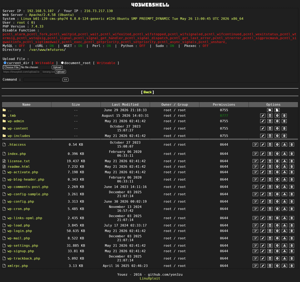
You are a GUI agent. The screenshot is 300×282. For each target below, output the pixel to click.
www (42, 50)
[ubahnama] (262, 116)
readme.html (19, 167)
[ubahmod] (277, 116)
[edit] (255, 145)
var (34, 50)
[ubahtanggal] (270, 116)
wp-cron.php (19, 209)
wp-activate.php (23, 172)
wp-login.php (20, 231)
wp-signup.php (21, 251)
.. (10, 110)
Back (147, 92)
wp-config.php (21, 201)
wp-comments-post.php (28, 187)
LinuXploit (150, 278)
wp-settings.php (23, 246)
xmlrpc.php (18, 266)
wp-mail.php (19, 238)
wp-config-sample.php (28, 194)
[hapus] (284, 116)
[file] (277, 110)
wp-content (18, 128)
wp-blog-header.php (26, 179)
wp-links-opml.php (25, 218)
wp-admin (16, 121)
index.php (17, 154)
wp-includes (19, 136)
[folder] (269, 110)
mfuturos (56, 50)
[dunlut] (284, 145)
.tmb (12, 116)
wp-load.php (19, 225)
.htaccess (17, 145)
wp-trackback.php (24, 258)
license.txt (19, 161)
